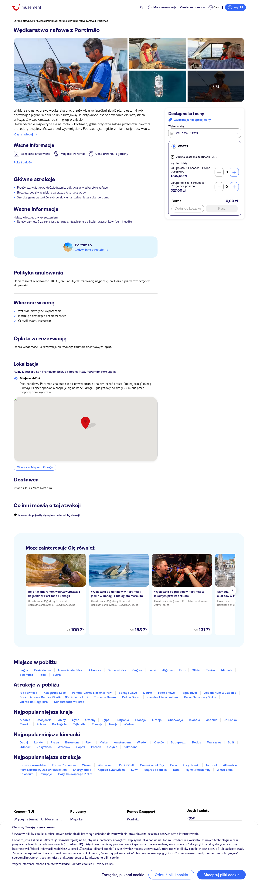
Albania (25, 720)
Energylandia (82, 769)
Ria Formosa (28, 692)
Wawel (86, 765)
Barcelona (72, 742)
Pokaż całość (23, 162)
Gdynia (112, 747)
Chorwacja (175, 720)
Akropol (211, 765)
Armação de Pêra (70, 670)
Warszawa (214, 742)
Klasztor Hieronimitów (162, 697)
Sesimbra (26, 674)
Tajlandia (79, 724)
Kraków (159, 742)
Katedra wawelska (33, 765)
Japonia (211, 720)
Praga (55, 742)
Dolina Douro (131, 697)
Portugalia (38, 20)
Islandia (194, 720)
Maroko (25, 724)
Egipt (105, 720)
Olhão (196, 670)
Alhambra (230, 765)
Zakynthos (44, 747)
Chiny (62, 720)
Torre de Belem (105, 697)
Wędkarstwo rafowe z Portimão (89, 20)
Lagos (24, 670)
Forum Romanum (64, 765)
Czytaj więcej (23, 134)
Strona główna (22, 20)
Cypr (75, 720)
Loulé (152, 670)
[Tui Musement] (29, 7)
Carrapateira (116, 670)
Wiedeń (142, 742)
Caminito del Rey (152, 765)
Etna (176, 769)
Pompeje (46, 774)
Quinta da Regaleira (34, 702)
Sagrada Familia (155, 769)
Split (231, 742)
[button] (204, 146)
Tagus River (189, 692)
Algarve (167, 670)
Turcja (113, 724)
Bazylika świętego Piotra (75, 774)
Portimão (83, 245)
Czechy (90, 720)
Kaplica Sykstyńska (111, 769)
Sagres (137, 670)
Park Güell (126, 765)
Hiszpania (122, 720)
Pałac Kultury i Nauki (184, 765)
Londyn (39, 742)
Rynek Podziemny (198, 769)
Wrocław (64, 747)
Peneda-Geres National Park (92, 692)
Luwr (134, 769)
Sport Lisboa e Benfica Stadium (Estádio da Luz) (54, 697)
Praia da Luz (42, 670)
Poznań (96, 747)
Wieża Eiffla (225, 769)
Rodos (196, 742)
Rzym (89, 742)
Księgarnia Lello (54, 692)
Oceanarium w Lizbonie (220, 692)
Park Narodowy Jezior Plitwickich (43, 769)
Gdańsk (25, 747)
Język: (191, 818)
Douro (147, 692)
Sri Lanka (230, 720)
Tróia (42, 674)
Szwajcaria (44, 720)
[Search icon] (141, 7)
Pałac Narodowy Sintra (200, 697)
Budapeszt (178, 742)
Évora (57, 674)
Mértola (226, 670)
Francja (140, 720)
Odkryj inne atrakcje (89, 249)
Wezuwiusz (105, 765)
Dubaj (24, 742)
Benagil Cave (128, 692)
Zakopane (130, 747)
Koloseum (26, 774)
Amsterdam (122, 742)
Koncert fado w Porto (69, 702)
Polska (41, 724)
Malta (104, 742)
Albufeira (94, 670)
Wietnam (130, 724)
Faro (182, 670)
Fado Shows (166, 692)
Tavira (210, 670)
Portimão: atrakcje (57, 20)
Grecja (157, 720)
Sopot (80, 747)
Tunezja (97, 724)
